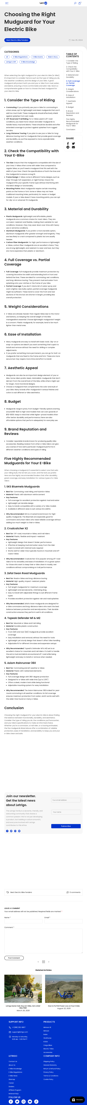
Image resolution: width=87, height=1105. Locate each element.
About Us (12, 1065)
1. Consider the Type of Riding (72, 62)
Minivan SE (47, 1027)
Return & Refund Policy (52, 1069)
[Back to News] (43, 962)
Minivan (46, 1031)
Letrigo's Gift (11, 62)
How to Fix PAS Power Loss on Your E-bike (64, 1006)
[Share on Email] (73, 147)
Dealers (11, 1087)
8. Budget (70, 107)
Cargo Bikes (48, 1045)
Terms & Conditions (51, 1076)
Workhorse (47, 1038)
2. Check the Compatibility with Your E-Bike (72, 69)
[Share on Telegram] (68, 147)
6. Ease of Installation (70, 96)
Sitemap (12, 1079)
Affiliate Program (15, 1090)
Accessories (48, 1052)
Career (11, 1083)
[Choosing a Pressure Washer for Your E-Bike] (49, 962)
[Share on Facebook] (68, 143)
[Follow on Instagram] (15, 831)
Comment (9, 927)
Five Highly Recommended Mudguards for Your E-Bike (72, 122)
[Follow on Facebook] (7, 831)
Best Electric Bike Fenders (17, 40)
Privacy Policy (48, 1072)
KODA (46, 1042)
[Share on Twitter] (73, 143)
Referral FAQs (14, 1094)
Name (7, 917)
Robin (46, 1034)
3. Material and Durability (72, 76)
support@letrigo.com (20, 1032)
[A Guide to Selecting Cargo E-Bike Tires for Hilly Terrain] (38, 962)
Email (47, 917)
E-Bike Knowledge (28, 62)
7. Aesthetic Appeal (71, 102)
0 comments (75, 892)
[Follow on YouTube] (19, 831)
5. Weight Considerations (72, 90)
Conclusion (70, 130)
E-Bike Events (38, 57)
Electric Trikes (49, 1049)
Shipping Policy (49, 1061)
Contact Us (13, 1061)
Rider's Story (53, 57)
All (7, 57)
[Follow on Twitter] (11, 831)
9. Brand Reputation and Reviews (72, 113)
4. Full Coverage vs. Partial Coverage (73, 83)
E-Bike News (13, 1076)
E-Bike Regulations (20, 57)
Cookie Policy (48, 1079)
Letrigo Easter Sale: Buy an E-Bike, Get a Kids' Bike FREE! (23, 1007)
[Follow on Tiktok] (36, 1101)
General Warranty (50, 1065)
